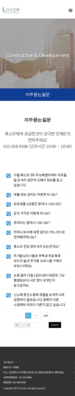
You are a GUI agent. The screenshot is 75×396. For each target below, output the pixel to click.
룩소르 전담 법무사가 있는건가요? (37, 246)
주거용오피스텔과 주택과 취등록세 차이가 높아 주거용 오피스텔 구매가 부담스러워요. (38, 260)
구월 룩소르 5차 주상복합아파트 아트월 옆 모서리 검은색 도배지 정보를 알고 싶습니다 (40, 179)
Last (45, 315)
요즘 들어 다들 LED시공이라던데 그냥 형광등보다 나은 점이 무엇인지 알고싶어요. (39, 280)
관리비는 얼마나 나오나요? (32, 222)
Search (55, 325)
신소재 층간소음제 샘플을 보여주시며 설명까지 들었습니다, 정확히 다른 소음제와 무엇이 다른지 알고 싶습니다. (40, 299)
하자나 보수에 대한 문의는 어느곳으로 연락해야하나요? (39, 234)
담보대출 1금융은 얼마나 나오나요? (37, 203)
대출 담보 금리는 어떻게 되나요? (35, 194)
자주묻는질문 (37, 94)
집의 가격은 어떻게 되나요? (32, 213)
